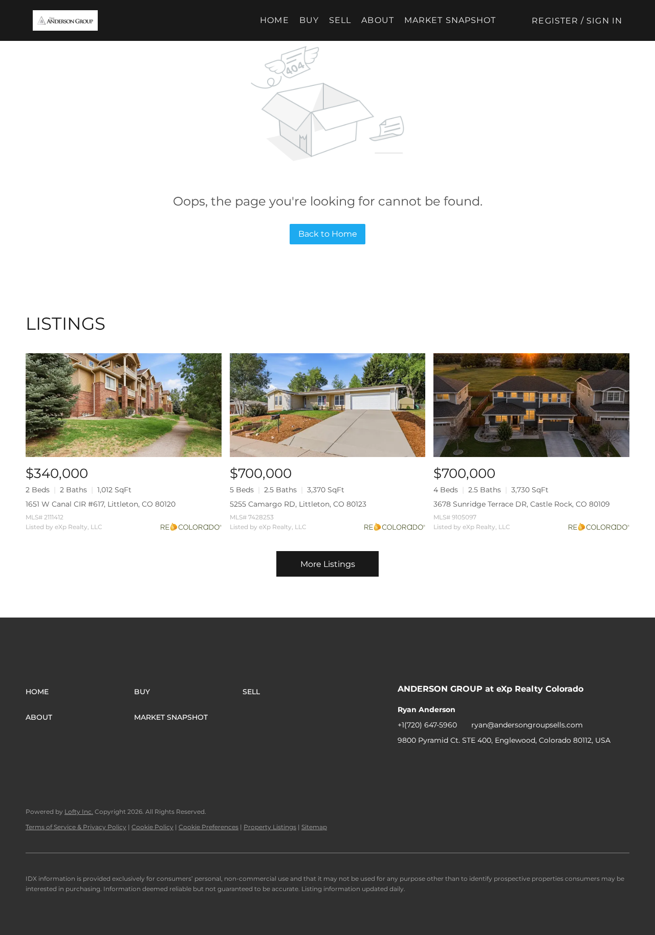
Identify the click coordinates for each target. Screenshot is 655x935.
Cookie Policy (152, 827)
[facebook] (405, 763)
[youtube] (466, 763)
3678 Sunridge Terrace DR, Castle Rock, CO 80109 (521, 504)
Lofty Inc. (78, 811)
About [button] (377, 20)
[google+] (487, 763)
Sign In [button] (604, 21)
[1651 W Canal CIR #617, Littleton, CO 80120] (124, 405)
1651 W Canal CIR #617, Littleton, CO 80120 (101, 504)
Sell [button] (340, 20)
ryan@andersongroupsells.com (527, 724)
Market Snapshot (450, 20)
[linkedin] (425, 763)
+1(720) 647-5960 (427, 724)
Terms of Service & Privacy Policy (76, 827)
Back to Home (327, 234)
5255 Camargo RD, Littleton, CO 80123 (298, 504)
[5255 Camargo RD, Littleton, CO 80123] (328, 405)
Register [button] (555, 21)
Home (274, 20)
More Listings (327, 564)
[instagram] (446, 763)
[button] (65, 20)
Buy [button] (309, 20)
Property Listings (270, 827)
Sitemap (314, 827)
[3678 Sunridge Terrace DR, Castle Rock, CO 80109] (531, 405)
